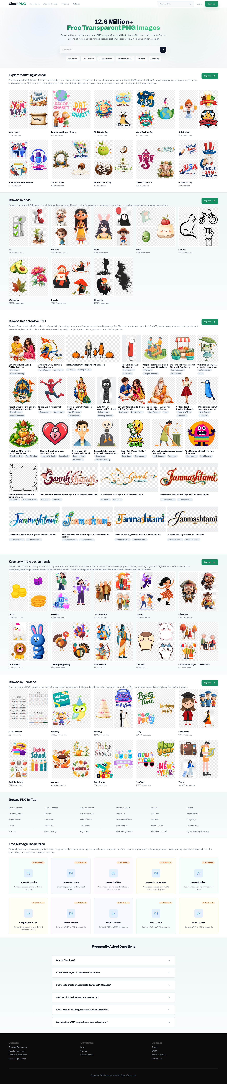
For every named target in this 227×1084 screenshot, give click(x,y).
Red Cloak (127, 373)
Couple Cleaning (150, 373)
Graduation (183, 732)
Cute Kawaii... (204, 370)
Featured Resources (18, 1055)
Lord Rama (58, 370)
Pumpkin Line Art (123, 808)
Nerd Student (79, 456)
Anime (96, 250)
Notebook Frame (29, 500)
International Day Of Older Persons (194, 665)
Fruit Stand (176, 373)
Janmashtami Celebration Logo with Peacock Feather (184, 495)
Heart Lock (63, 456)
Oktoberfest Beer (124, 819)
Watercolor (14, 300)
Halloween (35, 4)
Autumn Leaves (87, 813)
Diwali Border (192, 825)
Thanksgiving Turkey (60, 665)
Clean (17, 4)
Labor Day (155, 59)
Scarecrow (120, 813)
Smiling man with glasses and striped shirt (81, 453)
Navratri (154, 819)
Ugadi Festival (16, 456)
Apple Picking (192, 813)
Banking (55, 614)
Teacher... (182, 416)
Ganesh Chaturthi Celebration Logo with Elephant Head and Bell (68, 495)
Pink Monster (205, 456)
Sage (165, 412)
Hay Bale (155, 813)
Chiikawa (140, 665)
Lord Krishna (74, 416)
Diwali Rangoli (121, 825)
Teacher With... (184, 412)
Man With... (78, 460)
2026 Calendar (15, 732)
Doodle (54, 300)
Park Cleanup (159, 456)
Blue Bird (203, 416)
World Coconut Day (102, 182)
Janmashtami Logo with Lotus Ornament (185, 535)
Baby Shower (100, 782)
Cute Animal (14, 665)
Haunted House (105, 59)
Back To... (14, 500)
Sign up (211, 4)
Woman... (172, 456)
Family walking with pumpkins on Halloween (85, 365)
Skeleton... (100, 456)
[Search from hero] (163, 50)
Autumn (76, 4)
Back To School (16, 782)
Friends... (148, 370)
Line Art (181, 250)
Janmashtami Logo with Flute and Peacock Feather (137, 535)
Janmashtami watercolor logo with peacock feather (32, 535)
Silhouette (98, 300)
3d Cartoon (183, 614)
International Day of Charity (63, 132)
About (154, 1047)
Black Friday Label (159, 831)
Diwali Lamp (85, 825)
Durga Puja (191, 819)
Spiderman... (45, 412)
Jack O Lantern (51, 808)
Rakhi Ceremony (17, 373)
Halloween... (128, 370)
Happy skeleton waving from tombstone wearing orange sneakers (105, 453)
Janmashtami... (167, 500)
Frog (201, 373)
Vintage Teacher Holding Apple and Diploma (184, 409)
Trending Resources (18, 1047)
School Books (86, 819)
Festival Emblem (17, 416)
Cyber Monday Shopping (198, 831)
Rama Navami (44, 370)
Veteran (12, 831)
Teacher (65, 4)
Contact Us (157, 1058)
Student (141, 59)
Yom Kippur (14, 132)
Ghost (154, 808)
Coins (11, 614)
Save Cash (126, 456)
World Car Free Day (144, 132)
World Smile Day (101, 132)
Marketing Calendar (17, 1058)
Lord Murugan (74, 412)
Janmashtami (57, 182)
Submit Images (86, 1055)
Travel (181, 782)
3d (10, 250)
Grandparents (100, 614)
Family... (71, 370)
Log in (199, 4)
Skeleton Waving (103, 460)
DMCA (154, 1051)
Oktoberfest (184, 132)
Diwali (11, 825)
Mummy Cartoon (105, 416)
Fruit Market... (177, 370)
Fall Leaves (72, 59)
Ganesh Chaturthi (144, 182)
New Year (140, 782)
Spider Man (58, 412)
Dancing (139, 614)
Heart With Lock (48, 456)
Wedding (98, 732)
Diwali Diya (48, 825)
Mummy (190, 808)
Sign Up (83, 1051)
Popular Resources (17, 1051)
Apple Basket (15, 819)
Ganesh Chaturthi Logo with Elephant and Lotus (121, 495)
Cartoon (55, 250)
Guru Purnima (153, 412)
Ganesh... (45, 500)
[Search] (190, 4)
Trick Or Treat (88, 59)
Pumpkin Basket (87, 808)
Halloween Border (125, 59)
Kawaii (139, 250)
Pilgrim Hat (84, 831)
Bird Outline (205, 412)
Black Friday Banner (124, 831)
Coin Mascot (140, 456)
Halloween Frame (16, 808)
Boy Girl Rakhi (136, 412)
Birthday (55, 732)
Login (82, 1047)
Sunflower (48, 819)
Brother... (14, 370)
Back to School (50, 4)
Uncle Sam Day (185, 182)
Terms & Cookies (159, 1055)
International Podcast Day (21, 182)
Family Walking (84, 370)
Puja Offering (31, 456)
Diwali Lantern (157, 825)
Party (138, 732)
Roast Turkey (50, 831)
